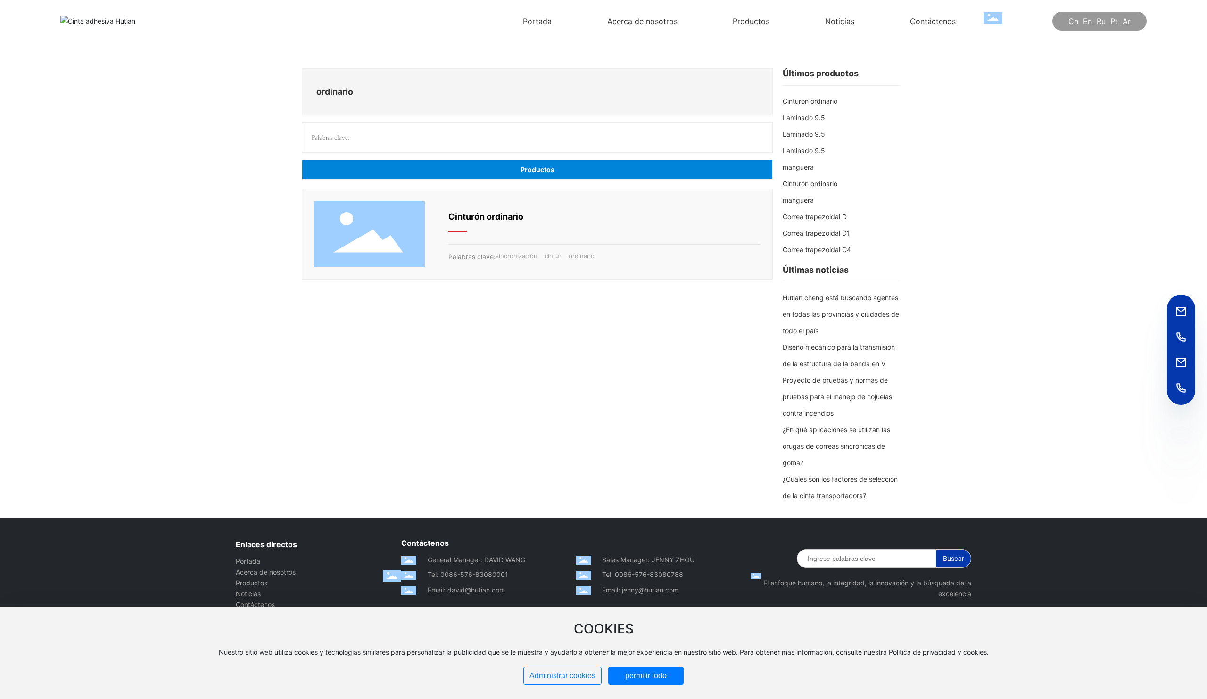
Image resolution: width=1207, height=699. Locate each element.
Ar (1127, 21)
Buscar (953, 558)
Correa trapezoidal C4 (817, 250)
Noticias (248, 594)
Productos (251, 583)
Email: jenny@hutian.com (640, 590)
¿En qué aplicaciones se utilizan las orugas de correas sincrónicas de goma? (836, 446)
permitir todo (646, 676)
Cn (1073, 21)
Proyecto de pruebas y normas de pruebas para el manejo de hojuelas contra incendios (837, 396)
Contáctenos (255, 604)
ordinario (582, 256)
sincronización (516, 256)
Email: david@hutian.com (466, 590)
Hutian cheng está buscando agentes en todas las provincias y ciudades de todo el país (841, 314)
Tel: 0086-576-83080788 (642, 574)
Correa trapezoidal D (815, 217)
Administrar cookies (562, 676)
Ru (1101, 21)
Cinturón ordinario (485, 217)
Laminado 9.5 (804, 118)
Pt (1114, 21)
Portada (248, 561)
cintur (553, 256)
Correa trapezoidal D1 (816, 233)
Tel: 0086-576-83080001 (468, 574)
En (1087, 21)
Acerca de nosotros (266, 572)
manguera (798, 167)
